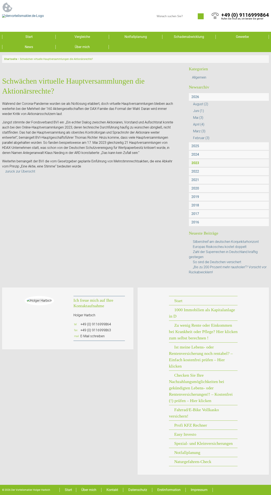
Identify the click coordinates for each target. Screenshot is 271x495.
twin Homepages (259, 489)
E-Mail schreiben (92, 336)
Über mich (82, 47)
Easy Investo (185, 434)
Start (29, 37)
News (29, 47)
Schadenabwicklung (189, 37)
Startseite (10, 59)
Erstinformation (169, 490)
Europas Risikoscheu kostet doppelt (219, 247)
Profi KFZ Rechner (190, 425)
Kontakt (112, 490)
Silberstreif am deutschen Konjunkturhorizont (226, 242)
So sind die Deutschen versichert (217, 262)
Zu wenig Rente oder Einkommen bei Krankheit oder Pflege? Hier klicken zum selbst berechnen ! (203, 331)
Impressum (199, 490)
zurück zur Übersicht (20, 171)
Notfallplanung (135, 37)
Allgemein (199, 77)
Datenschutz (137, 490)
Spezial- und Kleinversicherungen (203, 443)
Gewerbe (242, 37)
